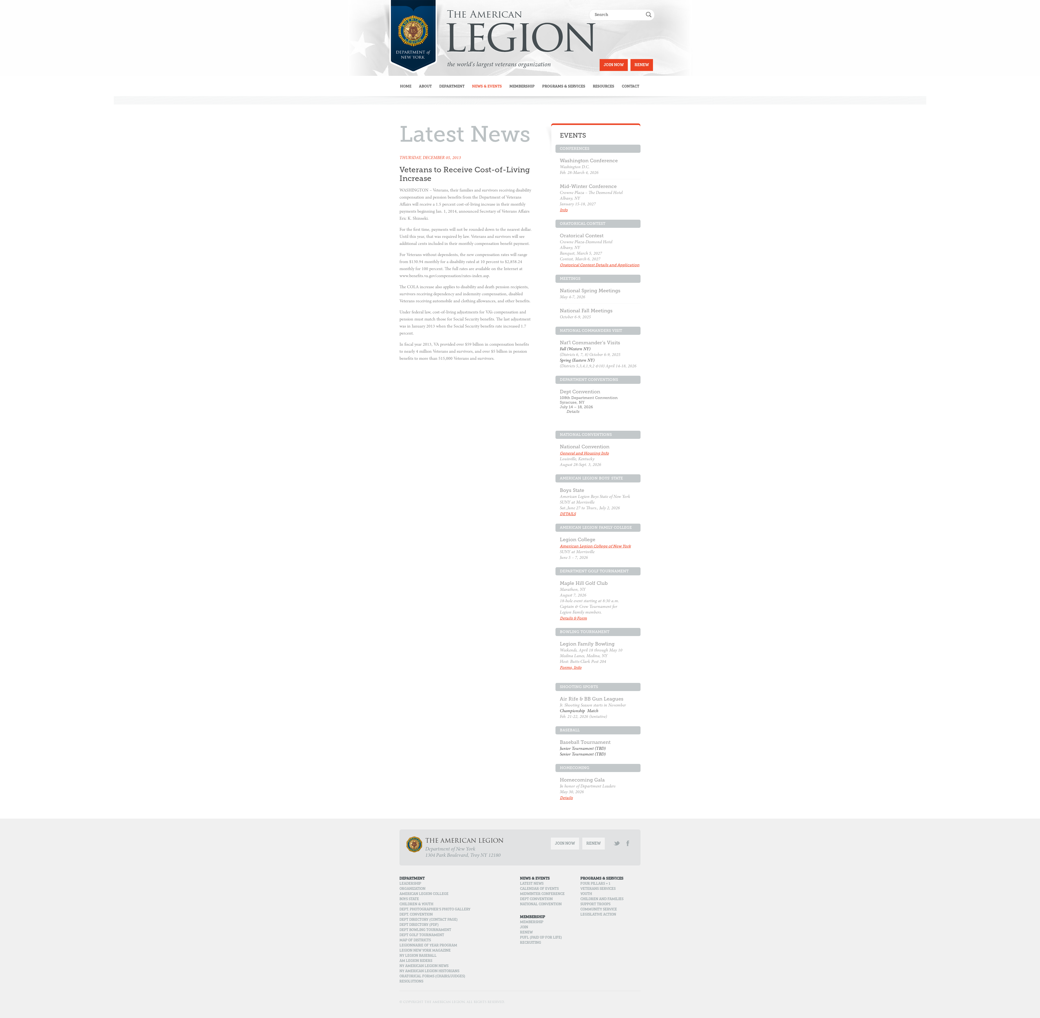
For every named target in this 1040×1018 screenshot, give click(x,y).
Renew (642, 65)
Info (564, 210)
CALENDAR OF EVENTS (539, 889)
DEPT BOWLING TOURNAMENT (425, 930)
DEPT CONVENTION (536, 899)
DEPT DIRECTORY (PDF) (419, 925)
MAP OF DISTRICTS (415, 940)
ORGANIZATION (412, 889)
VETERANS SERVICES (598, 889)
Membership (522, 87)
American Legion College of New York (595, 546)
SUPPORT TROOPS (595, 904)
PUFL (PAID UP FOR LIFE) (541, 938)
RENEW (526, 933)
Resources (603, 87)
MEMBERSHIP (531, 922)
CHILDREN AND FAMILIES (601, 899)
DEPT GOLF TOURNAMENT (421, 935)
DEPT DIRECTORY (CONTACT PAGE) (428, 920)
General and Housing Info (584, 453)
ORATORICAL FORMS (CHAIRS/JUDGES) (432, 976)
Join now (614, 65)
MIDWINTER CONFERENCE (542, 894)
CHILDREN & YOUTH (416, 904)
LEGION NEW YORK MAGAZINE (425, 951)
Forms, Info (570, 667)
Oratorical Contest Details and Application (599, 265)
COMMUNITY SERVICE (598, 910)
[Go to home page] (413, 36)
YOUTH (586, 894)
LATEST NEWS (532, 884)
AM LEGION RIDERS (415, 961)
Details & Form (573, 618)
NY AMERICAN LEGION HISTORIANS (429, 971)
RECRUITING (530, 943)
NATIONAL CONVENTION (541, 904)
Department (451, 87)
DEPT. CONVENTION (416, 915)
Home (405, 87)
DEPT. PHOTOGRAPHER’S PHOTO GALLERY (434, 910)
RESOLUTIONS (411, 982)
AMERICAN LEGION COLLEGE (423, 894)
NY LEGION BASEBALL (418, 956)
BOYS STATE (409, 899)
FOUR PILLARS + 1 (595, 884)
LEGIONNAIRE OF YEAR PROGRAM (428, 946)
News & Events (487, 87)
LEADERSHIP (410, 884)
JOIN (524, 927)
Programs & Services (563, 87)
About (425, 87)
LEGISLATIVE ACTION (598, 915)
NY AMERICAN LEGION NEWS (423, 966)
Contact (630, 87)
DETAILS (568, 514)
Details (572, 411)
